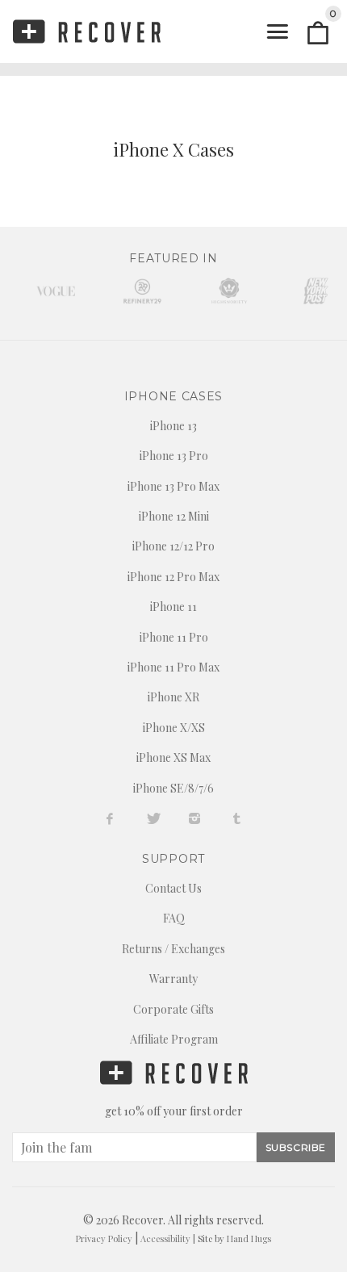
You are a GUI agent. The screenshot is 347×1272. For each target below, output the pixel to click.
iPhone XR (173, 697)
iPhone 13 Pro (174, 455)
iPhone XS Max (173, 757)
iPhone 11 (173, 606)
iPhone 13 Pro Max (173, 486)
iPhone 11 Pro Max (173, 667)
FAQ (174, 918)
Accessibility (165, 1238)
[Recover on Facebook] (110, 818)
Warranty (173, 978)
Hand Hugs (249, 1238)
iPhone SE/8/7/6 (173, 788)
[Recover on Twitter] (152, 818)
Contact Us (173, 888)
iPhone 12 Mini (174, 516)
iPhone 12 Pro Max (173, 576)
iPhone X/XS (174, 727)
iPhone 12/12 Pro (173, 546)
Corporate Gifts (173, 1009)
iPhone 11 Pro (174, 637)
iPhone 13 (173, 425)
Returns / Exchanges (173, 948)
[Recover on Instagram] (195, 818)
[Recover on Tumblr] (237, 818)
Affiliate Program (174, 1039)
